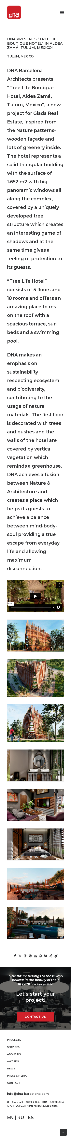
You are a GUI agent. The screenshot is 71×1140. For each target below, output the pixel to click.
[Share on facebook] (14, 956)
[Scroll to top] (63, 1132)
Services (13, 1047)
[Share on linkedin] (35, 956)
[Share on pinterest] (30, 956)
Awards (13, 1061)
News (11, 1068)
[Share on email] (55, 956)
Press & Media (17, 1075)
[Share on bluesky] (45, 956)
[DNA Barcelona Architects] (14, 12)
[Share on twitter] (20, 956)
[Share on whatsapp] (40, 956)
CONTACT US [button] (35, 1016)
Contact (13, 1082)
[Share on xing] (50, 956)
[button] (62, 12)
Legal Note (51, 1105)
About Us (14, 1054)
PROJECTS (14, 1039)
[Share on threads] (25, 956)
